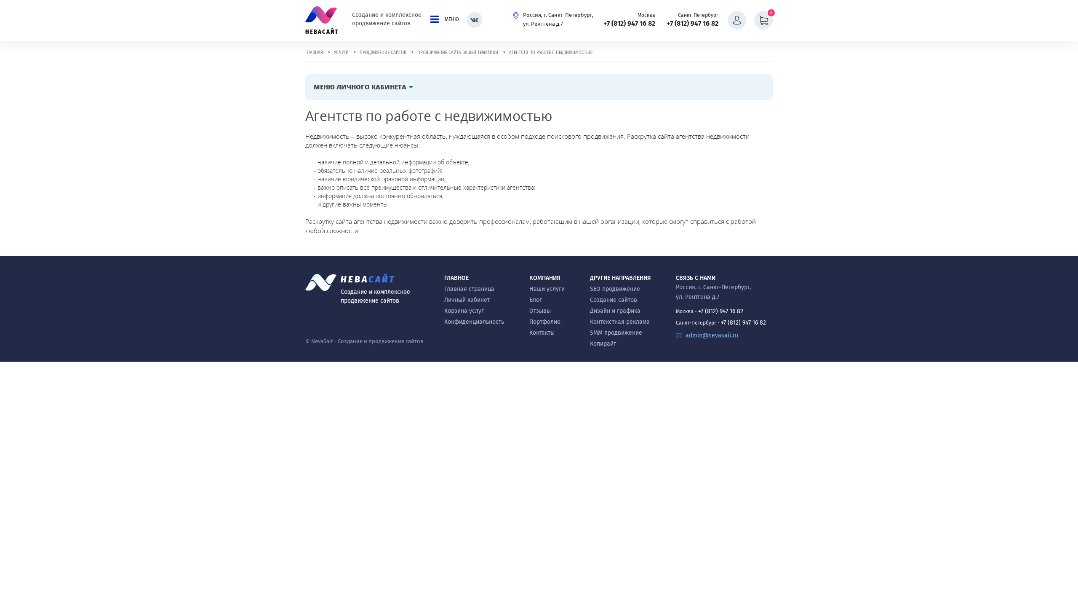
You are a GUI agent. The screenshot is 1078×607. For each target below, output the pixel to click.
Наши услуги (547, 289)
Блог (535, 300)
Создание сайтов (613, 300)
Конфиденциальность (474, 321)
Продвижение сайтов (383, 52)
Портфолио (544, 321)
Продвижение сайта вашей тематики (457, 52)
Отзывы (540, 310)
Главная (314, 52)
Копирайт (603, 343)
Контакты (542, 332)
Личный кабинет (467, 300)
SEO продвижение (615, 289)
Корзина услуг (464, 310)
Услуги (341, 52)
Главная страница (469, 289)
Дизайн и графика (615, 310)
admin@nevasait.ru (712, 335)
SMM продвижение (616, 332)
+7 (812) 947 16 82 (629, 23)
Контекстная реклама (620, 321)
